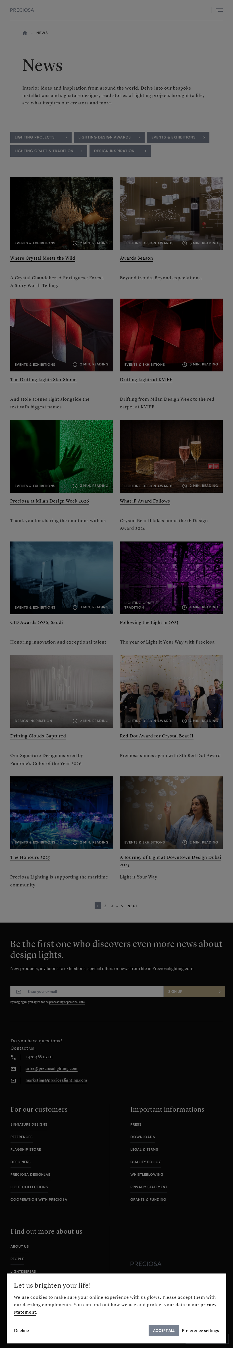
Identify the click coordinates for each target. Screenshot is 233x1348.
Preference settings (200, 1330)
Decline (21, 1330)
